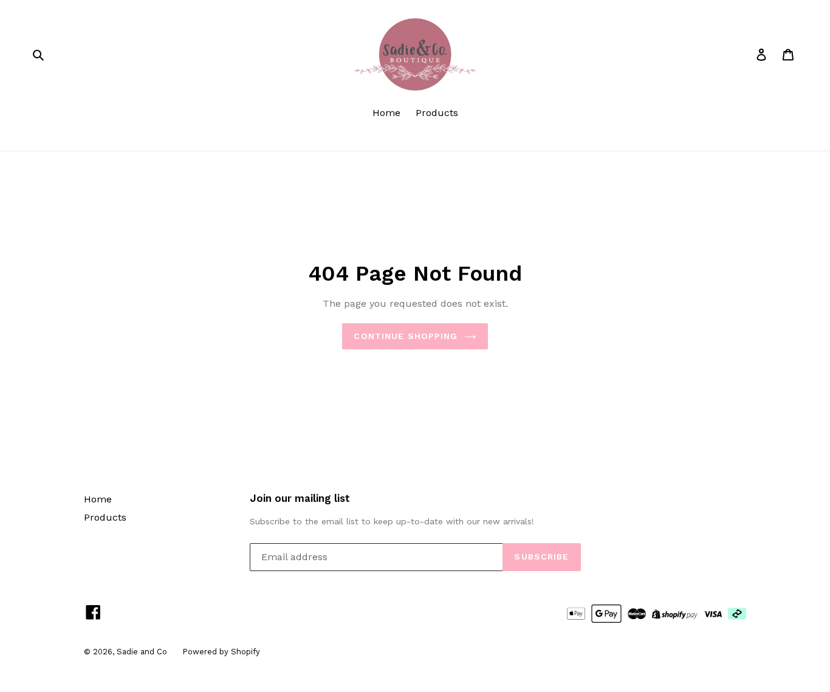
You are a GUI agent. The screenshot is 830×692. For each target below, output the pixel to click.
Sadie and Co (142, 651)
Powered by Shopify (221, 651)
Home (386, 112)
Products (437, 112)
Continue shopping (406, 336)
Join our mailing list (300, 498)
